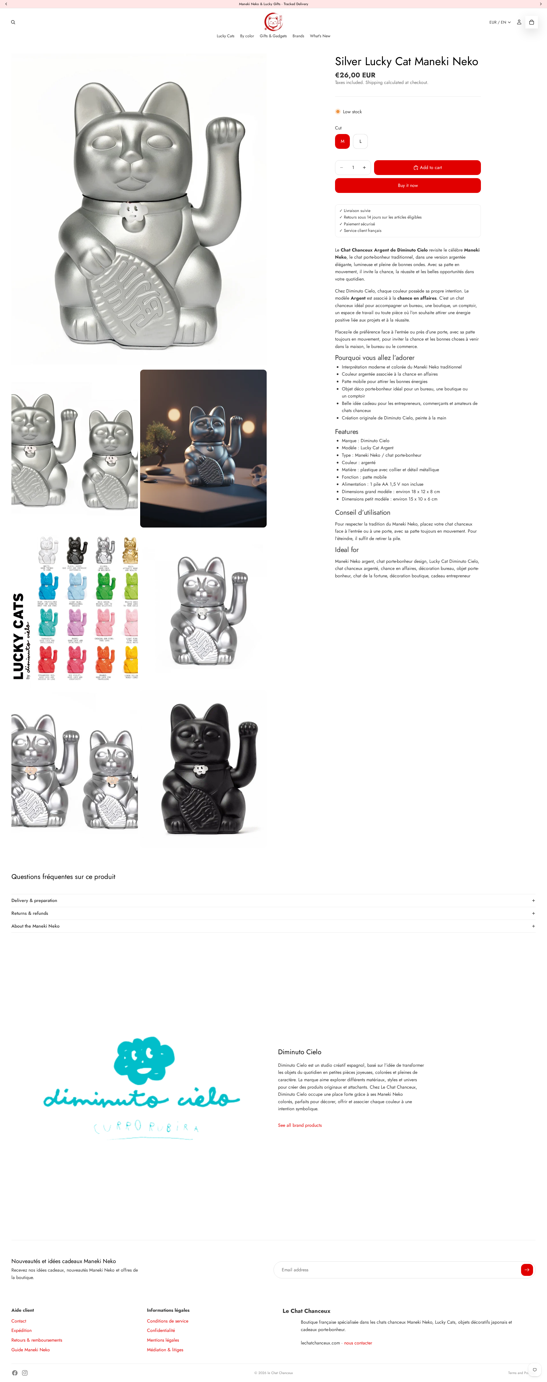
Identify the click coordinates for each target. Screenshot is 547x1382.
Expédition (21, 1330)
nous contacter (358, 1343)
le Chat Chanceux (280, 1372)
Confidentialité (161, 1330)
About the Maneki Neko (35, 926)
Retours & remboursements (36, 1340)
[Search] (13, 22)
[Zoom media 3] (203, 449)
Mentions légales (163, 1340)
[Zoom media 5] (203, 609)
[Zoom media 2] (74, 449)
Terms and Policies (522, 1372)
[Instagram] (24, 1372)
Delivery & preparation (34, 900)
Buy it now (408, 185)
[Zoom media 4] (74, 609)
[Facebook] (14, 1372)
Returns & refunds (29, 913)
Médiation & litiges (165, 1349)
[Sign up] (527, 1270)
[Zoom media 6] (74, 769)
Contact (18, 1321)
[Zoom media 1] (139, 208)
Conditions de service (167, 1321)
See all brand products (300, 1125)
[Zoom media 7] (203, 769)
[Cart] (531, 22)
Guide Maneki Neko (30, 1349)
